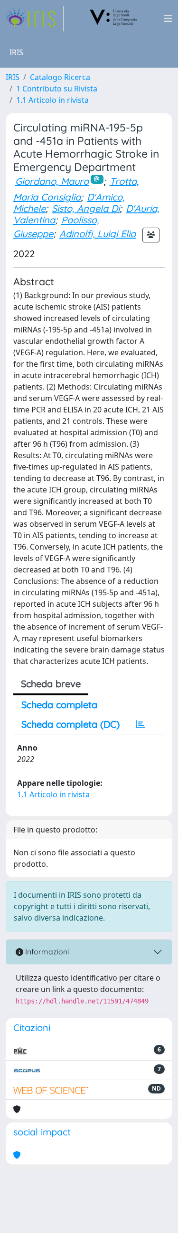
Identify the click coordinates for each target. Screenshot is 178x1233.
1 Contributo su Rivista (56, 88)
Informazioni (46, 951)
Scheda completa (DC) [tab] (70, 724)
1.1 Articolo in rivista (52, 100)
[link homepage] (35, 18)
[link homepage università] (113, 18)
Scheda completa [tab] (59, 705)
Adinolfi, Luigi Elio (97, 234)
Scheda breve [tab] (51, 684)
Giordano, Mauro (52, 181)
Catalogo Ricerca (60, 77)
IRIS (12, 77)
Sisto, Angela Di (86, 208)
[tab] (140, 724)
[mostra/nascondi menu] (168, 18)
